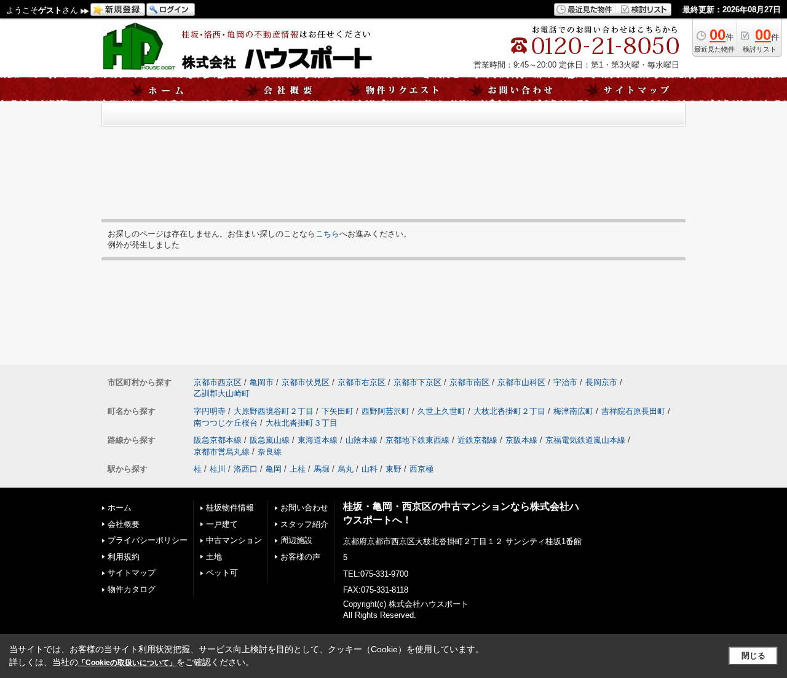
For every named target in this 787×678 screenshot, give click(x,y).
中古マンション (234, 540)
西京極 (421, 468)
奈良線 (270, 451)
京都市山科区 (521, 382)
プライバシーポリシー (148, 540)
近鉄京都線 (477, 440)
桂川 (218, 468)
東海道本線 (318, 440)
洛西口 (246, 468)
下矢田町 (338, 411)
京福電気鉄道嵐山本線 (585, 440)
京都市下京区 (417, 382)
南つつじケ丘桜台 (226, 422)
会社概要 (124, 524)
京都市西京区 (218, 382)
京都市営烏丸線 (222, 451)
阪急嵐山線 (270, 440)
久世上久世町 (441, 411)
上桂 (298, 468)
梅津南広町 (573, 411)
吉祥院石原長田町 (633, 411)
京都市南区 (469, 382)
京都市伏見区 (306, 382)
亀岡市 (262, 382)
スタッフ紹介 (304, 524)
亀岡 (274, 468)
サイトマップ (132, 572)
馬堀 (322, 468)
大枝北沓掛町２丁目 (509, 411)
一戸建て (222, 524)
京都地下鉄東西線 (417, 440)
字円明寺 (210, 411)
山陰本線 (362, 440)
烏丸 (346, 468)
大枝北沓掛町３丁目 (302, 422)
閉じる (753, 655)
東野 (393, 468)
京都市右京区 (362, 382)
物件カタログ (132, 589)
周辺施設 (296, 540)
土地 (214, 556)
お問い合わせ (304, 507)
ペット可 (222, 572)
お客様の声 (300, 556)
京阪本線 (521, 440)
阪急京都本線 (218, 440)
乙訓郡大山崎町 (222, 393)
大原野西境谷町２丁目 (274, 411)
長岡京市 (601, 382)
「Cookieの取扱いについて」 (127, 662)
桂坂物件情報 (230, 507)
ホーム (120, 507)
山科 (370, 468)
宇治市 (565, 382)
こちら (327, 233)
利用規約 (124, 556)
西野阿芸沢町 (385, 411)
